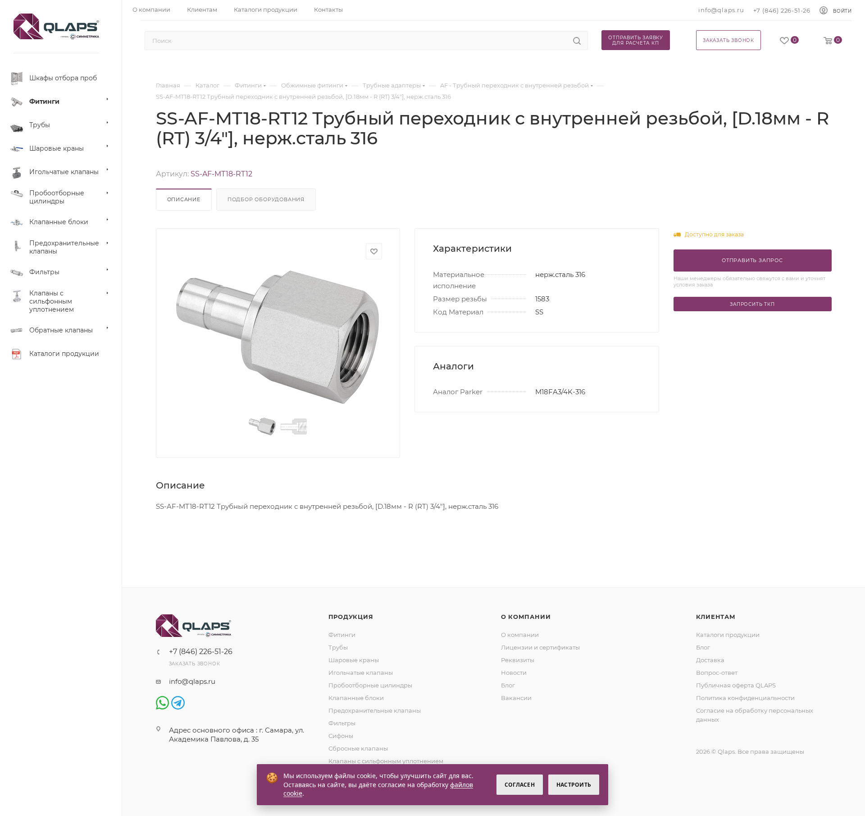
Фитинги (341, 634)
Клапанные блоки (356, 697)
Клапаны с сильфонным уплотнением (385, 761)
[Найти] (577, 40)
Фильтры (341, 723)
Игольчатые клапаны (360, 672)
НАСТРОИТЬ (573, 784)
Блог (508, 685)
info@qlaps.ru (721, 10)
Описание (183, 199)
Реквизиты (517, 660)
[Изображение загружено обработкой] (278, 337)
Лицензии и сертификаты (540, 647)
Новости (514, 672)
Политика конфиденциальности (745, 697)
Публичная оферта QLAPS (736, 685)
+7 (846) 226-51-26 (781, 10)
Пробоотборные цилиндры (370, 685)
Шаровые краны (353, 660)
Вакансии (516, 697)
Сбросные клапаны (358, 748)
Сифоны (340, 735)
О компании (526, 616)
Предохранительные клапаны (374, 710)
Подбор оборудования (266, 199)
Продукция (350, 616)
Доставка (710, 660)
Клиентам (716, 616)
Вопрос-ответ (717, 672)
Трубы (338, 647)
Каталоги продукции (728, 634)
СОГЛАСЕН (520, 784)
